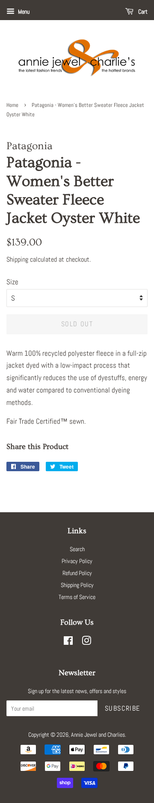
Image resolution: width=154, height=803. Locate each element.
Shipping (17, 259)
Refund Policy (77, 573)
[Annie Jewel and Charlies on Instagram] (86, 642)
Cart (142, 11)
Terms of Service (77, 597)
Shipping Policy (77, 585)
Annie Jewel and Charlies (98, 734)
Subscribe (122, 708)
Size (12, 281)
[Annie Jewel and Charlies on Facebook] (68, 642)
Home (12, 105)
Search (77, 549)
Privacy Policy (77, 561)
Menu (23, 11)
